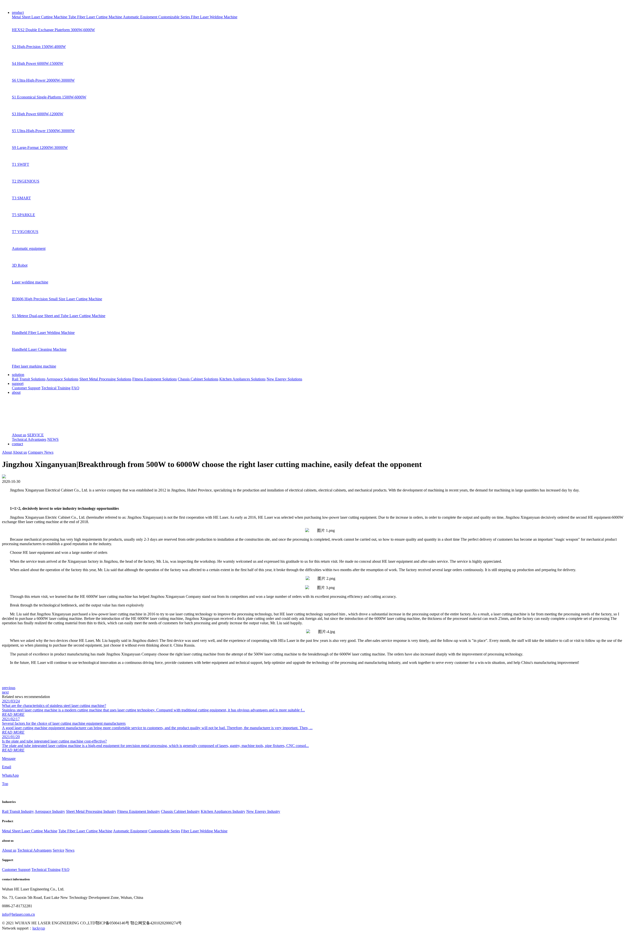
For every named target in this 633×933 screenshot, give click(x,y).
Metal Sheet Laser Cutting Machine (40, 17)
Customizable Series (174, 17)
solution (18, 375)
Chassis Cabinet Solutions (198, 379)
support (17, 383)
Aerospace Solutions (62, 379)
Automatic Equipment (140, 17)
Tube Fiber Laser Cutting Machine (95, 17)
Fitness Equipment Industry (138, 811)
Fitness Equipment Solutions (154, 379)
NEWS (53, 439)
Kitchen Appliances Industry (223, 811)
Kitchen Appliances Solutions (242, 379)
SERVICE (35, 435)
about (16, 392)
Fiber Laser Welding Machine (214, 17)
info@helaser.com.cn (18, 914)
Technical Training (55, 388)
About (7, 452)
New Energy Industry (263, 811)
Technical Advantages (29, 439)
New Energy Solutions (284, 379)
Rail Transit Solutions (28, 379)
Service (58, 850)
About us (19, 435)
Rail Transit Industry (18, 811)
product (18, 12)
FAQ (75, 388)
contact (17, 444)
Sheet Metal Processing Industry (91, 811)
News (69, 850)
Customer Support (26, 388)
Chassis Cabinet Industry (180, 811)
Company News (40, 452)
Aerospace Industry (50, 811)
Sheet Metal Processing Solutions (105, 379)
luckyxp (38, 928)
